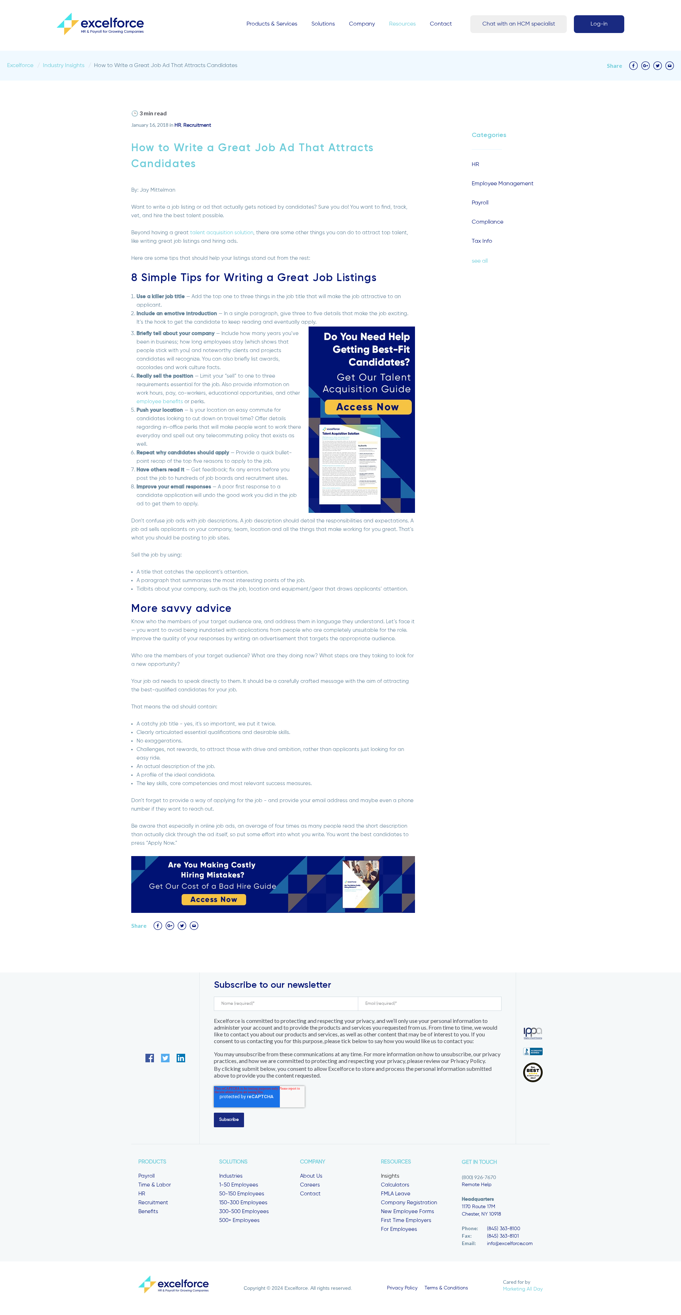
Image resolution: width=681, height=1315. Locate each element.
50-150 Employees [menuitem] (241, 1193)
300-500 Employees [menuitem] (244, 1211)
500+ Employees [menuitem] (239, 1220)
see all (480, 261)
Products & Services (272, 24)
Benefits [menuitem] (148, 1211)
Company (362, 24)
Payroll (480, 203)
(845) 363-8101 (503, 1236)
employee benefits (160, 401)
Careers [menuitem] (310, 1185)
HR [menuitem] (141, 1193)
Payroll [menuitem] (146, 1176)
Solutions (323, 24)
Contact (441, 24)
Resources (402, 24)
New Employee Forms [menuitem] (407, 1211)
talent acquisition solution (221, 232)
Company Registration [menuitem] (409, 1202)
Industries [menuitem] (231, 1176)
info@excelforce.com (510, 1243)
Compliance (487, 222)
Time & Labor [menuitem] (154, 1185)
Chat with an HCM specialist (518, 24)
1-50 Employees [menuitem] (238, 1185)
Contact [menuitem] (310, 1193)
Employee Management (502, 184)
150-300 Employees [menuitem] (243, 1202)
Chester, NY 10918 (481, 1214)
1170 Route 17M (478, 1206)
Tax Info (482, 241)
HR (178, 125)
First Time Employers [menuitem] (406, 1220)
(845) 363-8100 (503, 1228)
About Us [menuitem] (311, 1176)
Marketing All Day (523, 1289)
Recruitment (197, 125)
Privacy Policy (402, 1288)
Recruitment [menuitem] (153, 1202)
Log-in (599, 24)
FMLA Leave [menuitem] (395, 1193)
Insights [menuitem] (390, 1176)
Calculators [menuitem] (395, 1185)
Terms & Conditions (446, 1288)
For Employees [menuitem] (399, 1229)
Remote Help (477, 1184)
